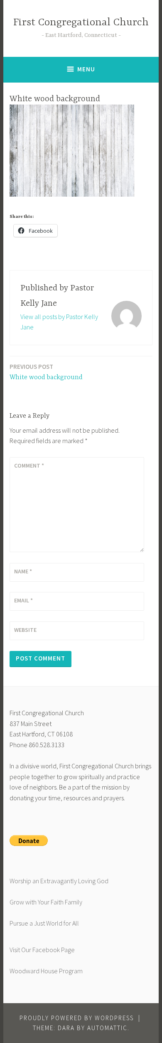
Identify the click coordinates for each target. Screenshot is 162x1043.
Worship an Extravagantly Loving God (59, 881)
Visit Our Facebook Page (42, 950)
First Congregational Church (81, 23)
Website (25, 630)
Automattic (107, 1028)
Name (23, 571)
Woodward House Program (46, 971)
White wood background (46, 372)
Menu (86, 69)
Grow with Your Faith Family (46, 902)
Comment (29, 465)
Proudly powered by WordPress (77, 1018)
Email (23, 600)
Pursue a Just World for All (44, 923)
